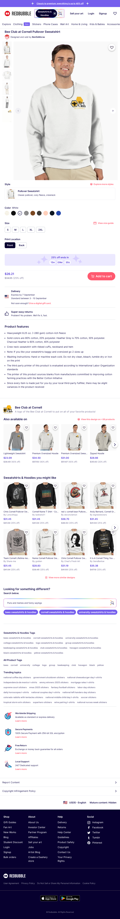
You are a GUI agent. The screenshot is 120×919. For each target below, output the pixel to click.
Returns (62, 827)
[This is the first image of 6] (18, 111)
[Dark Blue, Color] (52, 213)
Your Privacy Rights (65, 859)
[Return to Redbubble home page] (18, 13)
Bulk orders (10, 857)
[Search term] (60, 13)
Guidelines (63, 837)
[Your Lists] (115, 13)
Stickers (36, 24)
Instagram (97, 822)
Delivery (62, 822)
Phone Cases (50, 24)
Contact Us (64, 852)
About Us (33, 822)
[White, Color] (20, 213)
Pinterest (97, 842)
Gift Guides (10, 822)
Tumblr (96, 837)
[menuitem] (6, 24)
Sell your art (35, 842)
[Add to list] (111, 47)
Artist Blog (34, 852)
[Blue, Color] (58, 213)
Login (7, 847)
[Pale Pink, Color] (45, 213)
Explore (6, 24)
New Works (10, 832)
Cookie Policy (89, 883)
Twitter (96, 832)
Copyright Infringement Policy (19, 791)
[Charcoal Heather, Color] (39, 213)
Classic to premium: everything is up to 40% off (60, 3)
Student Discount (13, 842)
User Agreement (11, 883)
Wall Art (64, 24)
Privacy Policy (28, 883)
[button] (60, 3)
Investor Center (36, 827)
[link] (21, 612)
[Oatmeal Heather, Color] (7, 213)
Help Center (64, 832)
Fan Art (8, 827)
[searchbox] (60, 603)
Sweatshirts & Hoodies (16, 632)
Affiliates (33, 837)
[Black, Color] (13, 213)
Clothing (21, 24)
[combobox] (49, 13)
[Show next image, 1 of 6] (113, 111)
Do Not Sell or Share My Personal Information (58, 883)
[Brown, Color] (32, 213)
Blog (6, 837)
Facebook (97, 827)
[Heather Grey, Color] (26, 213)
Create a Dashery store (38, 859)
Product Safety (66, 842)
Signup (7, 852)
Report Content (11, 782)
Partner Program (37, 832)
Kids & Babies (97, 24)
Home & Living (79, 24)
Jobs (31, 847)
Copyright (63, 847)
